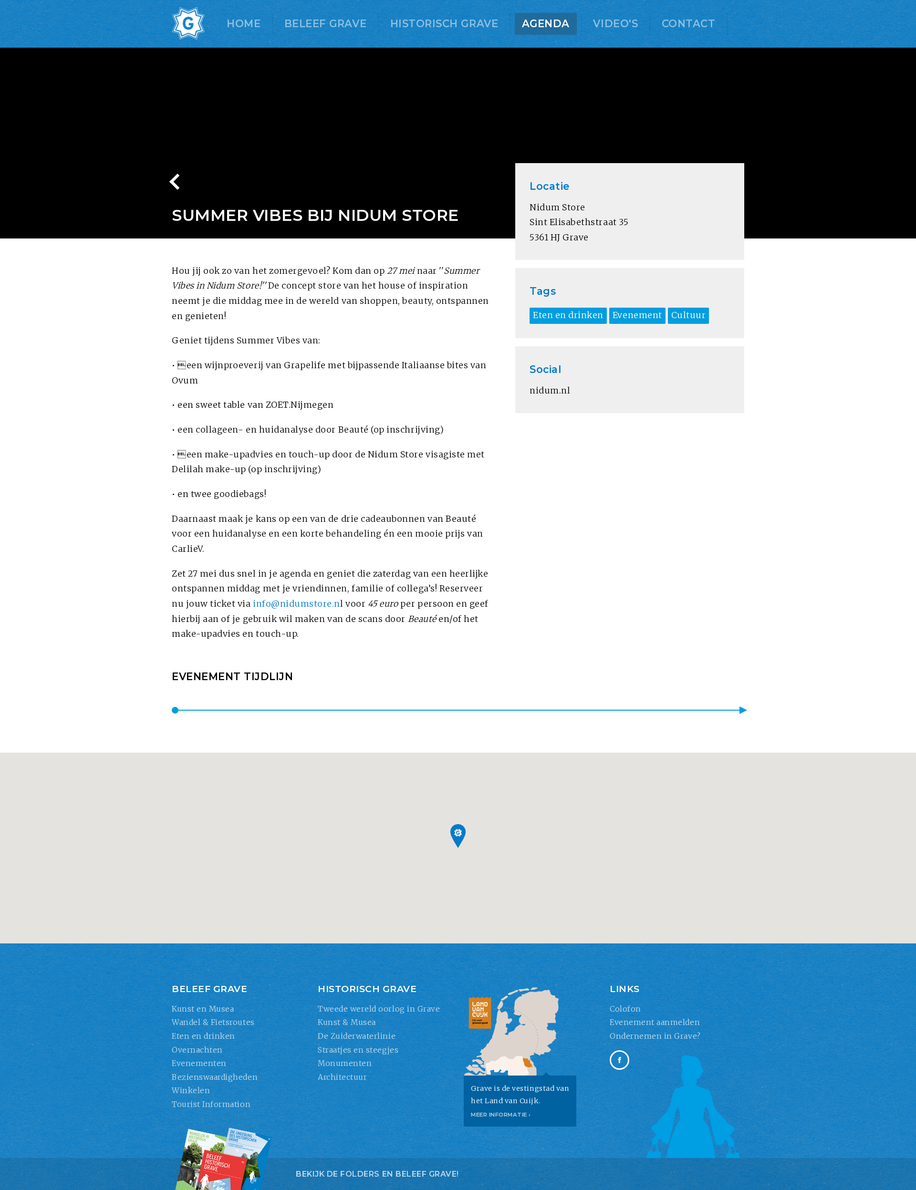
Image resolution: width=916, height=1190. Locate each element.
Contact (689, 24)
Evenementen (199, 1063)
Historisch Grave (444, 24)
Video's (615, 24)
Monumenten (345, 1063)
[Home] (188, 24)
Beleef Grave (325, 24)
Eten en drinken (203, 1036)
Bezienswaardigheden (215, 1077)
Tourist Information (211, 1104)
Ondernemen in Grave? (655, 1036)
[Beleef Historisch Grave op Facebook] (619, 1060)
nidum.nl (550, 390)
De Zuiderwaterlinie (357, 1036)
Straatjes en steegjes (358, 1050)
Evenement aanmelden (655, 1022)
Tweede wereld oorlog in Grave (379, 1009)
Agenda (546, 24)
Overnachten (197, 1050)
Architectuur (342, 1077)
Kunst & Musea (347, 1022)
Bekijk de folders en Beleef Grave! (377, 1174)
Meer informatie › (501, 1114)
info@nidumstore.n (296, 604)
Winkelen (191, 1090)
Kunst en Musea (203, 1009)
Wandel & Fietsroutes (213, 1022)
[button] (458, 836)
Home (243, 24)
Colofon (625, 1009)
